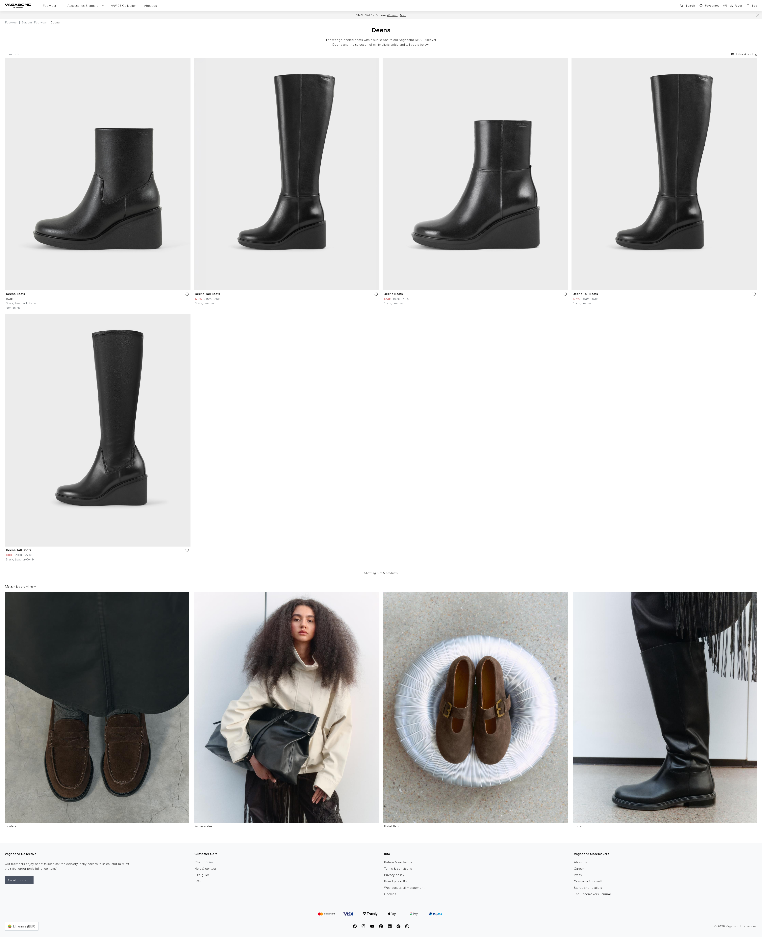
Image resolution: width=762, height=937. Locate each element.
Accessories (204, 826)
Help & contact (205, 868)
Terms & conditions (398, 868)
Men (403, 15)
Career (579, 868)
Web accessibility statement (404, 887)
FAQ (197, 881)
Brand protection (396, 881)
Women (392, 15)
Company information (589, 881)
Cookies (390, 894)
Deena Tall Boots (207, 294)
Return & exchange (398, 862)
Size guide (202, 875)
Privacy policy (394, 875)
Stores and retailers (588, 887)
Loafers (11, 826)
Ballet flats (391, 826)
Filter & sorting (746, 54)
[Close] (757, 15)
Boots (577, 826)
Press (578, 875)
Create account (19, 880)
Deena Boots (15, 294)
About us (580, 862)
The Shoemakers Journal (592, 894)
